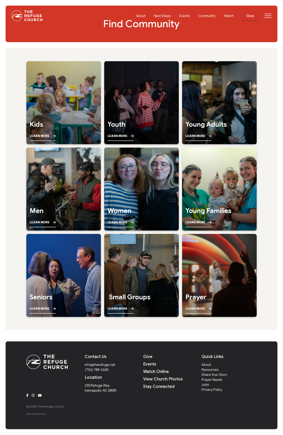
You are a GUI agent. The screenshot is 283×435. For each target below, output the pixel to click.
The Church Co (36, 414)
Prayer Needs (212, 379)
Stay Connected (158, 386)
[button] (268, 15)
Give (147, 356)
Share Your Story (214, 374)
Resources (210, 369)
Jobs (205, 384)
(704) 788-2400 (97, 369)
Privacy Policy (212, 389)
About (206, 364)
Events (149, 364)
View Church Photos (163, 379)
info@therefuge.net (100, 364)
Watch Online (156, 371)
